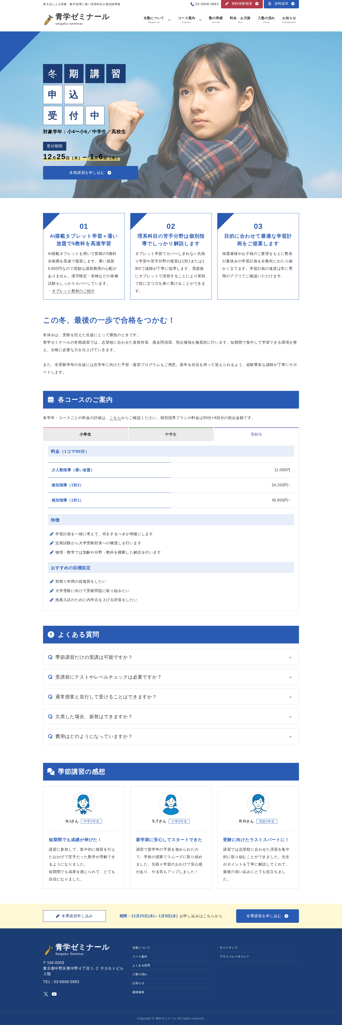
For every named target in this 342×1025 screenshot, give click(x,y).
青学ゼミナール (82, 16)
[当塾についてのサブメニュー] (169, 19)
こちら (115, 418)
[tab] (85, 434)
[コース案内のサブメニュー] (200, 19)
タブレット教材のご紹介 (73, 291)
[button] (242, 4)
